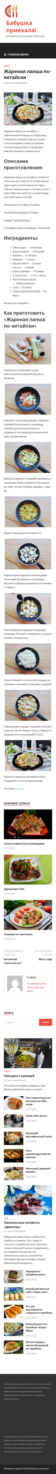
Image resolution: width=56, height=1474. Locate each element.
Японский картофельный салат (39, 1135)
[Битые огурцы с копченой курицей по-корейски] (13, 1352)
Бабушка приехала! (21, 26)
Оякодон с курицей (19, 1076)
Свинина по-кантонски (18, 934)
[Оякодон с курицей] (28, 1068)
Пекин (7, 66)
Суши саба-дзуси (36, 1115)
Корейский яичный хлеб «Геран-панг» (37, 1290)
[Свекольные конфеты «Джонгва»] (28, 1215)
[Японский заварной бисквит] (13, 1179)
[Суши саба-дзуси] (13, 1126)
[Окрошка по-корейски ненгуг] (13, 1282)
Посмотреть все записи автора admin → (37, 987)
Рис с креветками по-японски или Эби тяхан (39, 1101)
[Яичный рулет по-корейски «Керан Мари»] (13, 1335)
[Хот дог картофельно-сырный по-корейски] (13, 1317)
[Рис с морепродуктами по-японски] (13, 1161)
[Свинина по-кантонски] (28, 930)
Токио (7, 1072)
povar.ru (20, 788)
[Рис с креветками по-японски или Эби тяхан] (13, 1108)
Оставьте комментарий (15, 83)
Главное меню (18, 54)
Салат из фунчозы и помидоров (24, 843)
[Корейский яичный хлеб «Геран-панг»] (13, 1299)
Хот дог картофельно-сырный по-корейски (39, 1309)
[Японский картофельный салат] (13, 1144)
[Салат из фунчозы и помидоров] (28, 839)
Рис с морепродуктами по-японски (38, 1154)
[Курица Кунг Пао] (28, 885)
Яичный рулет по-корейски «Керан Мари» (37, 1327)
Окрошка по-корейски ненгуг (36, 1273)
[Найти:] (28, 1022)
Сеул (6, 1218)
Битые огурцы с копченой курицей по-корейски (37, 1345)
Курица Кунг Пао (14, 889)
